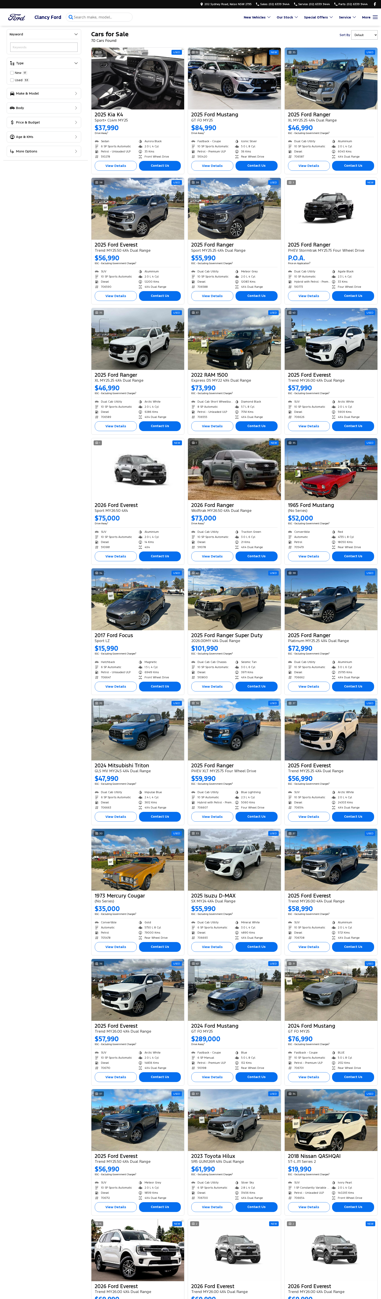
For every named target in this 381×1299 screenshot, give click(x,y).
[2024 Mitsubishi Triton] (137, 729)
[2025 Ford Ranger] (331, 78)
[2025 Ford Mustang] (234, 78)
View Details (115, 166)
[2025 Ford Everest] (137, 209)
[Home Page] (16, 17)
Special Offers (316, 17)
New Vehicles (255, 17)
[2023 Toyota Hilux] (234, 1120)
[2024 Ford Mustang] (234, 990)
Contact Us (160, 165)
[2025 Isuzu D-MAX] (234, 860)
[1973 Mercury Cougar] (137, 860)
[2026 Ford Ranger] (234, 469)
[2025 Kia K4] (137, 78)
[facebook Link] (375, 4)
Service (345, 17)
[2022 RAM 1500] (234, 339)
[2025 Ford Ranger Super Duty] (234, 599)
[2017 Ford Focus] (137, 599)
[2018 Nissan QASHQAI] (331, 1120)
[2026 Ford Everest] (137, 469)
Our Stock (285, 17)
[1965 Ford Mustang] (331, 469)
